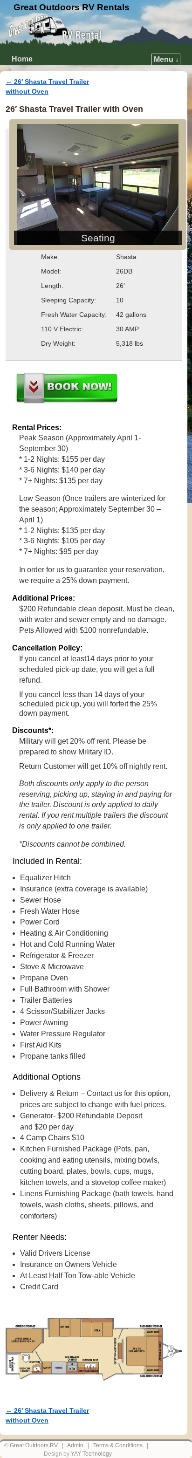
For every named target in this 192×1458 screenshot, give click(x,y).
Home (22, 59)
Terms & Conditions (118, 1445)
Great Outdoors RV (34, 1445)
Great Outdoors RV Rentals (72, 7)
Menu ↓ (166, 59)
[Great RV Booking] (66, 389)
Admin (75, 1445)
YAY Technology (91, 1454)
